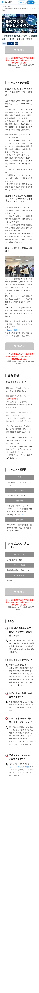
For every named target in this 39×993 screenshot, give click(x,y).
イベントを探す (6, 6)
